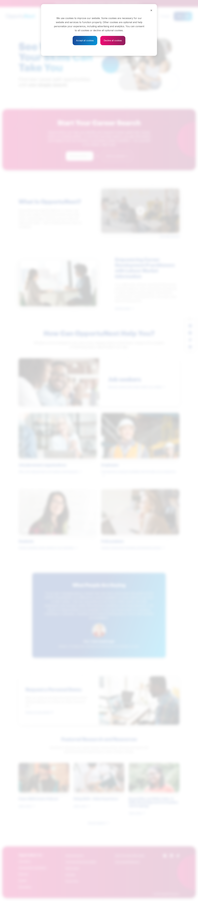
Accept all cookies (85, 40)
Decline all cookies (113, 40)
